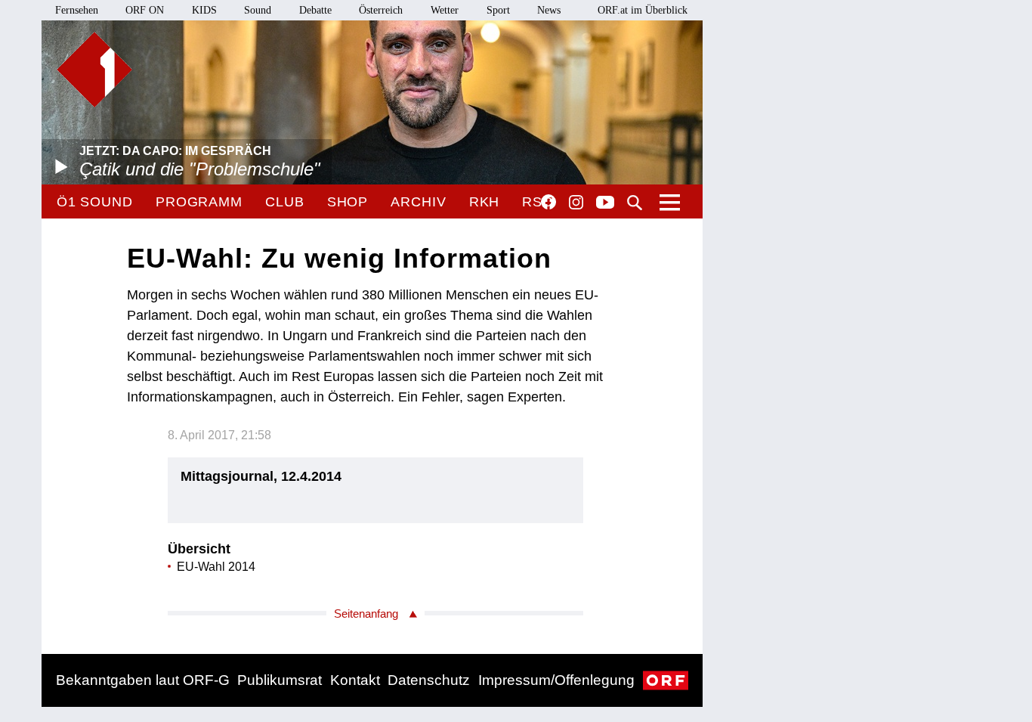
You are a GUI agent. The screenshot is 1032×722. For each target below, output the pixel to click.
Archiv (418, 201)
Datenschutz (429, 680)
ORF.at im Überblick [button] (642, 10)
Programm (199, 201)
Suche (634, 202)
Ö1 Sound (95, 201)
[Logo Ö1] (94, 69)
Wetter (445, 10)
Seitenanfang (366, 613)
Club (284, 201)
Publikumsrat (279, 680)
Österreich (381, 10)
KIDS (204, 10)
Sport (498, 10)
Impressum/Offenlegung (556, 680)
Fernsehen (76, 10)
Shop (348, 201)
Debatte (315, 10)
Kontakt (355, 680)
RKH (484, 201)
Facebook (548, 201)
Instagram (576, 202)
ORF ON (144, 10)
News (549, 10)
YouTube (605, 203)
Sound (257, 10)
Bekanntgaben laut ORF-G (143, 680)
